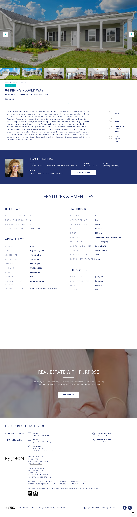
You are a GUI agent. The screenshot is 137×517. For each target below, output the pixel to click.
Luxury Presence (56, 508)
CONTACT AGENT (83, 172)
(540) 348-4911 (36, 464)
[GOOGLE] (130, 508)
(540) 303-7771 (90, 166)
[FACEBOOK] (125, 508)
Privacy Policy (108, 508)
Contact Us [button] (69, 395)
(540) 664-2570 (103, 435)
